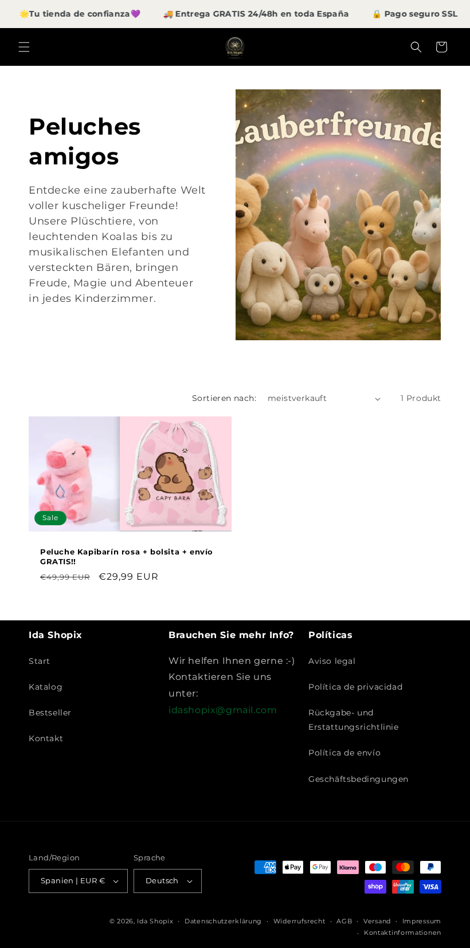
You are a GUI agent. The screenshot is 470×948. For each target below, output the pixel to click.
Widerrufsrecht (299, 921)
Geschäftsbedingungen (358, 779)
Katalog (45, 687)
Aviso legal (332, 661)
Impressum (421, 921)
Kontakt (46, 738)
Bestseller (50, 712)
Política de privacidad (355, 687)
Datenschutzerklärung (223, 921)
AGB (344, 921)
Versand (377, 921)
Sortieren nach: (224, 398)
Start (39, 661)
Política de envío (344, 753)
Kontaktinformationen (402, 933)
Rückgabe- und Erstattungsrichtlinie (353, 719)
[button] (24, 47)
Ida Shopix (155, 921)
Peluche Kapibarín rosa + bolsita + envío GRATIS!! (126, 556)
